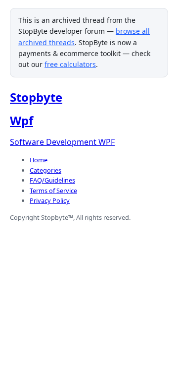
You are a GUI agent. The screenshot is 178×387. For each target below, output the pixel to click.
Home (38, 159)
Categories (45, 170)
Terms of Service (53, 190)
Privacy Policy (50, 200)
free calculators (70, 64)
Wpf (21, 120)
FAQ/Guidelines (52, 180)
